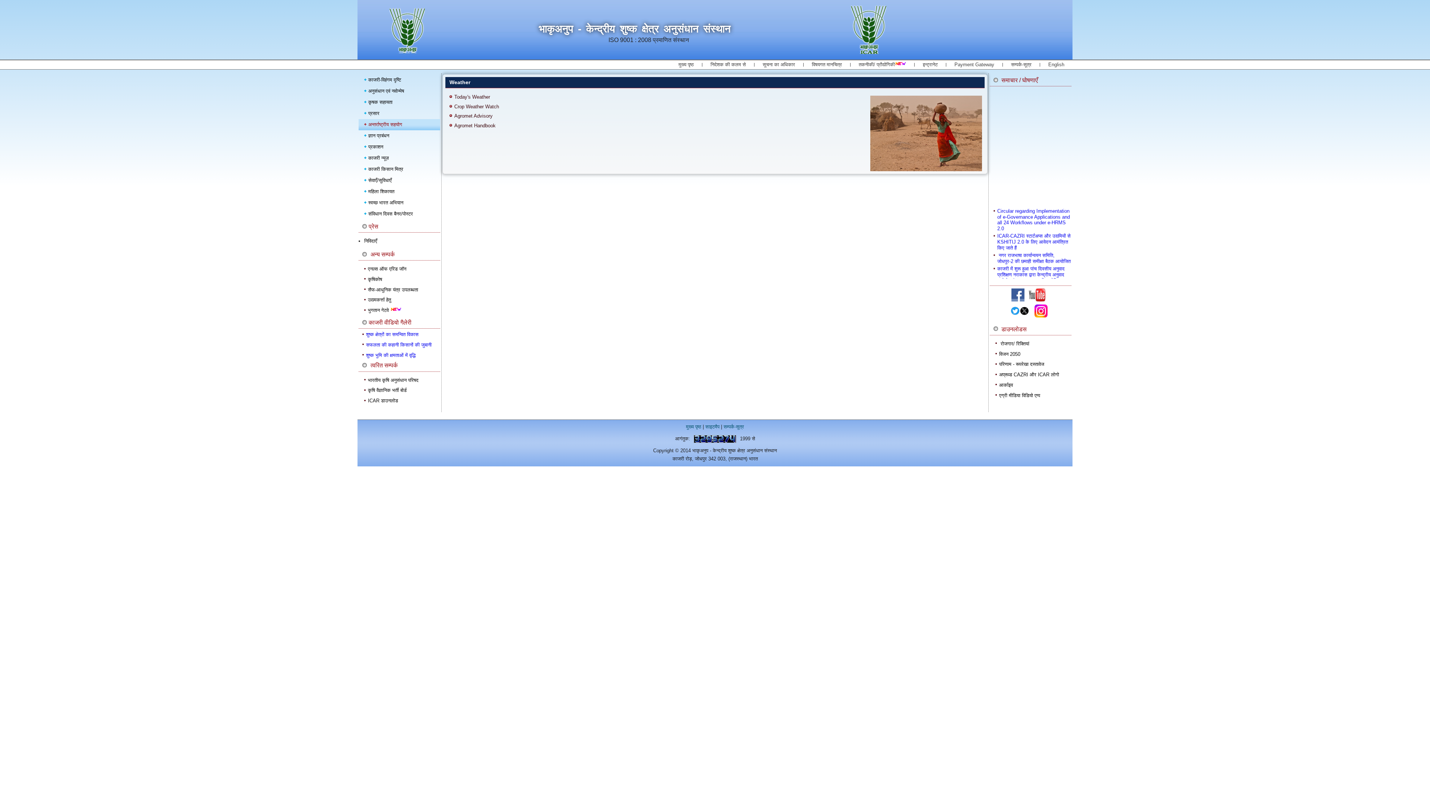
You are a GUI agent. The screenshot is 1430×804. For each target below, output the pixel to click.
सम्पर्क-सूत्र (1021, 64)
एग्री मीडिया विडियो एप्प (1019, 395)
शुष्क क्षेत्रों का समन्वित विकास (392, 334)
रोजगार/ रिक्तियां (1015, 344)
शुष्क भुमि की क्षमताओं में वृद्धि (391, 355)
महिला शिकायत (381, 191)
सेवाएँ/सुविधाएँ (380, 180)
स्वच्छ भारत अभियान (385, 202)
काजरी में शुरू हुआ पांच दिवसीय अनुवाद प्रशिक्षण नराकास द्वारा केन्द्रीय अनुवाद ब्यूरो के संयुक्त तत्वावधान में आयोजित (1031, 265)
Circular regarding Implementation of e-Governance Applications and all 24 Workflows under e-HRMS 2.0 (1033, 209)
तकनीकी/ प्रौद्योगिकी (877, 64)
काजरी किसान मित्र (385, 169)
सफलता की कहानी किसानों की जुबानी (399, 345)
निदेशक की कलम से (728, 64)
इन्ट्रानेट (930, 64)
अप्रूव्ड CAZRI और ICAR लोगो (1029, 374)
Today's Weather (472, 97)
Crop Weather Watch (476, 106)
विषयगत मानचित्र (827, 64)
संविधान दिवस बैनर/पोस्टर (390, 214)
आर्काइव (1006, 385)
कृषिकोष (375, 279)
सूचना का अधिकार (779, 64)
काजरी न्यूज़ (378, 158)
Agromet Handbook (475, 125)
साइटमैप (712, 427)
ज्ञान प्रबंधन (378, 135)
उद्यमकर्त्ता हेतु (379, 300)
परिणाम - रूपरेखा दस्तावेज (1021, 364)
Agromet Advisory (473, 116)
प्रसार (373, 113)
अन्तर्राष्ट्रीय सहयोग (385, 124)
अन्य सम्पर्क (383, 254)
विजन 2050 (1009, 354)
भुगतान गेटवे (379, 310)
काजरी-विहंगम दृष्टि (384, 80)
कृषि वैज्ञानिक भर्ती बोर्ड (387, 390)
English (1056, 64)
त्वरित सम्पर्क (384, 365)
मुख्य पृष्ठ (686, 64)
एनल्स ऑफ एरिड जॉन (387, 269)
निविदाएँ (370, 241)
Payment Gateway (974, 64)
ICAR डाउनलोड (383, 400)
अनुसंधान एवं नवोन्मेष (386, 91)
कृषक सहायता (380, 102)
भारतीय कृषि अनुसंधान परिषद (393, 380)
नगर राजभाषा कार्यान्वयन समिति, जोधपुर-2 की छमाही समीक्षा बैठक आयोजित (1034, 249)
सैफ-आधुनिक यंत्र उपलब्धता (393, 290)
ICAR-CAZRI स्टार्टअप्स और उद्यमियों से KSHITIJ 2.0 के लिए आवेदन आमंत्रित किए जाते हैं (1034, 232)
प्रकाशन (375, 147)
